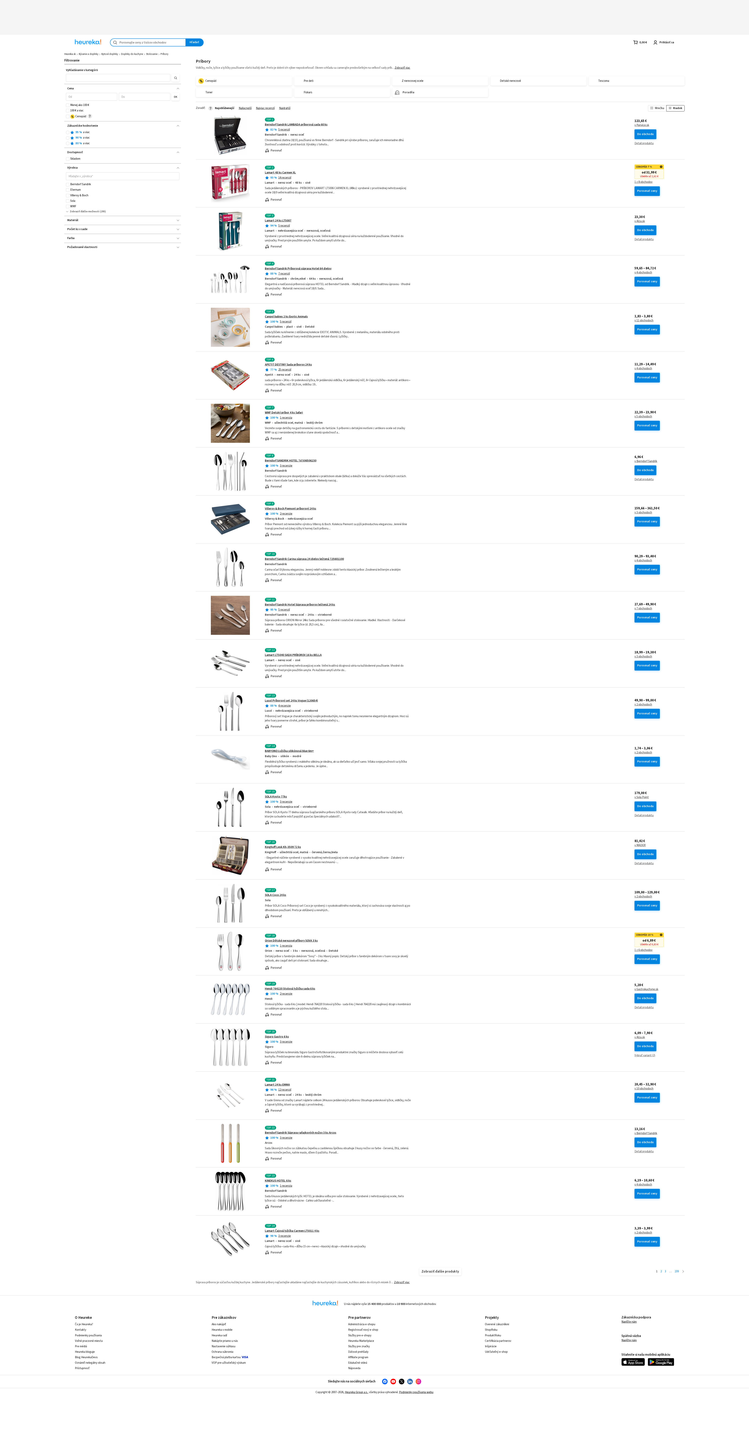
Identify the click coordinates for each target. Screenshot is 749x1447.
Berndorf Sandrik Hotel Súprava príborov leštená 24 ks (300, 605)
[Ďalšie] (683, 1271)
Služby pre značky (359, 1346)
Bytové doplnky (109, 54)
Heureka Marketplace (361, 1341)
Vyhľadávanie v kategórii (82, 70)
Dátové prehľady (358, 1352)
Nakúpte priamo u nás (225, 1341)
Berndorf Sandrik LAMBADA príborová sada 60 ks (296, 125)
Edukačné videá (357, 1363)
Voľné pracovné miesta (89, 1341)
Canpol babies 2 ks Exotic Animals (286, 317)
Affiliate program (358, 1357)
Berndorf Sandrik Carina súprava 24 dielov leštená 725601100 (304, 559)
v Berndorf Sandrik (646, 461)
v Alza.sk (640, 221)
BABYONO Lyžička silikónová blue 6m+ (289, 751)
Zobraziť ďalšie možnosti (84, 211)
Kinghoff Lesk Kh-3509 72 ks (283, 847)
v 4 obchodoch (643, 273)
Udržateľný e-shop (496, 1352)
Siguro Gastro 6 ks (277, 1037)
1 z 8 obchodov (643, 182)
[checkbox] (67, 105)
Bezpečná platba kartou (226, 1357)
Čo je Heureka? (84, 1324)
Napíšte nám (629, 1322)
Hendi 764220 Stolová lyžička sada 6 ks (290, 989)
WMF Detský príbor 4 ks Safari (284, 413)
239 (677, 1271)
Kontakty (80, 1330)
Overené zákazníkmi (497, 1324)
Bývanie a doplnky (88, 54)
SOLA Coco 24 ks (275, 895)
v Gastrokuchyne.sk (646, 989)
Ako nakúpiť (219, 1324)
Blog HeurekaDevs (86, 1357)
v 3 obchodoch (643, 513)
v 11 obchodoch (644, 321)
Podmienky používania (88, 1335)
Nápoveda (354, 1368)
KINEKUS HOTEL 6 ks (278, 1181)
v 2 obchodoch (643, 705)
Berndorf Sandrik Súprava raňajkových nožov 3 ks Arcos (300, 1133)
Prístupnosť (82, 1368)
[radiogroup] (123, 138)
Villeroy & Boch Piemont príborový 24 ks (290, 509)
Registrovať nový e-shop (363, 1330)
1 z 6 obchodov (643, 950)
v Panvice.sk (642, 125)
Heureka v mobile (222, 1330)
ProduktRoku (493, 1335)
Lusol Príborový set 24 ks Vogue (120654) (291, 701)
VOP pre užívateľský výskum (229, 1363)
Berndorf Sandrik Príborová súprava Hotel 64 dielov (298, 269)
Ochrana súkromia (222, 1352)
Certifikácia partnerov (498, 1341)
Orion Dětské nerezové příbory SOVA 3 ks (291, 941)
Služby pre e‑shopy (359, 1335)
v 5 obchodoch (643, 417)
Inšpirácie (491, 1346)
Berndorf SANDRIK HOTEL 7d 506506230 (290, 461)
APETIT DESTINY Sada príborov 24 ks (288, 365)
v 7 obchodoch (643, 609)
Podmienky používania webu (416, 1392)
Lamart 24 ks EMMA (277, 1085)
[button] (118, 78)
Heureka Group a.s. (356, 1392)
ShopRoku (491, 1330)
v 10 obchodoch (644, 1089)
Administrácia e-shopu (361, 1324)
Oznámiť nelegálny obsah (90, 1363)
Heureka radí (219, 1335)
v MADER (640, 845)
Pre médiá (81, 1346)
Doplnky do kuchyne (132, 54)
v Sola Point (642, 797)
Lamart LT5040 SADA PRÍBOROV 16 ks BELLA (293, 655)
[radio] (67, 132)
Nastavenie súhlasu (223, 1346)
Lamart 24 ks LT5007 (278, 221)
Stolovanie (151, 54)
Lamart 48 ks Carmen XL (280, 173)
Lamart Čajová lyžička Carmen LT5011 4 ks (292, 1231)
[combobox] (148, 42)
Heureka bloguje (85, 1352)
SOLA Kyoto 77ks (276, 797)
